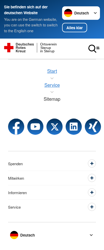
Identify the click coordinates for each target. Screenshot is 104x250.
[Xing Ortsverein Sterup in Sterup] (93, 127)
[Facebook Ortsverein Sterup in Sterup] (16, 127)
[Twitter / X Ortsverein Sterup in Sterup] (54, 127)
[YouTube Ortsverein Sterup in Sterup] (35, 127)
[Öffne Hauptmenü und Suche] (94, 49)
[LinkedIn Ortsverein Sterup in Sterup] (74, 127)
